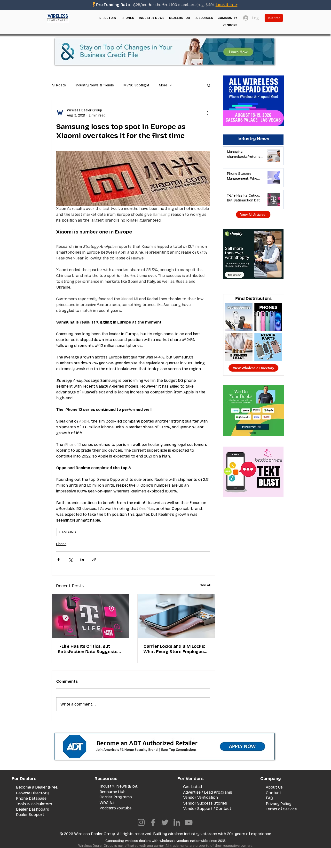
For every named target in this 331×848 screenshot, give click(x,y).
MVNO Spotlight (136, 85)
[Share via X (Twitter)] (70, 559)
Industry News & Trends (95, 85)
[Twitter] (165, 822)
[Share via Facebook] (58, 559)
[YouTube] (188, 822)
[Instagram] (141, 822)
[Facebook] (153, 822)
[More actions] (207, 113)
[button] (107, 18)
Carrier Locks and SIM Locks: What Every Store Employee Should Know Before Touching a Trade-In (175, 649)
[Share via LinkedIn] (82, 559)
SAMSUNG (67, 532)
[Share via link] (94, 559)
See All (205, 585)
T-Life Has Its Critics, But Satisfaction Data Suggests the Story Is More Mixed (87, 649)
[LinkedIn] (176, 822)
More (163, 85)
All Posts (59, 85)
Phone (61, 544)
